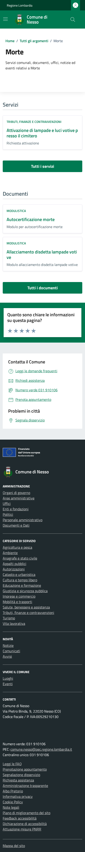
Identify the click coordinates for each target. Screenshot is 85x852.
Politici (8, 514)
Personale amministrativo (22, 520)
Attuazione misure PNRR (22, 829)
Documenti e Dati (16, 525)
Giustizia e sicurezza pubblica (25, 591)
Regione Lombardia (19, 5)
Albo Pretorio (13, 791)
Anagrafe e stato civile (20, 558)
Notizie (8, 645)
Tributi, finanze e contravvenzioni (34, 121)
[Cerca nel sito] (72, 19)
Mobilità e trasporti (17, 601)
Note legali (11, 807)
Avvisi (7, 656)
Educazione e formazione (22, 585)
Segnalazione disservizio (21, 774)
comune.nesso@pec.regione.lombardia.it (41, 749)
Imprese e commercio (19, 596)
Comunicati (11, 651)
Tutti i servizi (42, 166)
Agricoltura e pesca (17, 547)
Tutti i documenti (42, 288)
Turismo (9, 618)
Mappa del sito (14, 845)
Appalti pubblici (14, 563)
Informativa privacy (18, 796)
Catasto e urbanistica (19, 574)
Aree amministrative (18, 498)
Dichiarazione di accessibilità (25, 823)
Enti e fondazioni (16, 509)
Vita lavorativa (14, 623)
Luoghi (8, 678)
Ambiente (10, 552)
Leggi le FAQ (12, 764)
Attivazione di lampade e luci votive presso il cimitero (42, 133)
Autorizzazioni (14, 569)
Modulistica (16, 210)
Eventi (8, 683)
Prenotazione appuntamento (25, 769)
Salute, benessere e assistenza (26, 607)
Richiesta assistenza (18, 780)
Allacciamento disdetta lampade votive (42, 254)
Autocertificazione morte (31, 219)
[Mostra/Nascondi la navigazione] (5, 19)
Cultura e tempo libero (20, 580)
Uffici (7, 503)
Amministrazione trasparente (25, 785)
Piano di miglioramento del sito (26, 812)
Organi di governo (16, 492)
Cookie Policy (13, 802)
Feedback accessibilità (19, 818)
